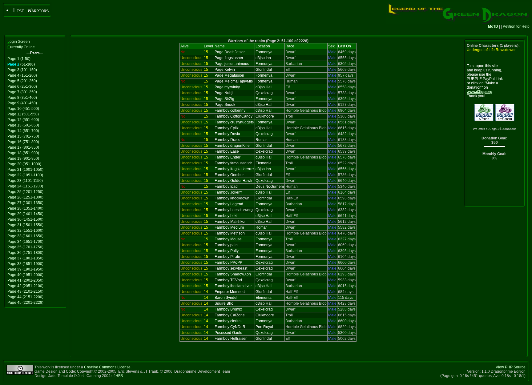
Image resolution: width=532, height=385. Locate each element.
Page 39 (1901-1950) (25, 269)
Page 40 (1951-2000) (25, 275)
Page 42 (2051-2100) (25, 286)
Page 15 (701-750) (23, 136)
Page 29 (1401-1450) (25, 214)
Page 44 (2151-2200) (25, 297)
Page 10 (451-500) (23, 108)
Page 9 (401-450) (22, 103)
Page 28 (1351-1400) (25, 208)
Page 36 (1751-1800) (25, 253)
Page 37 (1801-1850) (25, 258)
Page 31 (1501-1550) (25, 225)
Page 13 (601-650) (23, 125)
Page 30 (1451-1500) (25, 219)
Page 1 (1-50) (18, 59)
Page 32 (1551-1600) (25, 230)
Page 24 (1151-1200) (25, 186)
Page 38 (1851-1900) (25, 264)
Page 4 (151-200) (22, 75)
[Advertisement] (494, 185)
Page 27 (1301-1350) (25, 203)
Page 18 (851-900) (23, 153)
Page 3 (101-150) (22, 70)
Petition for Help (516, 26)
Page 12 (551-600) (23, 120)
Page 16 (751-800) (23, 142)
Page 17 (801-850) (23, 147)
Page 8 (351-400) (22, 97)
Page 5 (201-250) (22, 81)
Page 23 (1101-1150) (25, 180)
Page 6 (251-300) (22, 86)
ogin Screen (18, 41)
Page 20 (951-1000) (24, 164)
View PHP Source (511, 367)
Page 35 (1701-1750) (25, 247)
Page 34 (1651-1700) (25, 241)
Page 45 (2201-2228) (25, 302)
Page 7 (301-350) (22, 92)
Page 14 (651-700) (23, 131)
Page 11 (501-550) (23, 114)
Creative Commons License (107, 367)
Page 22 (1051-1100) (25, 175)
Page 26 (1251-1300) (25, 197)
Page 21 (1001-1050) (25, 169)
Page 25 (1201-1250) (25, 192)
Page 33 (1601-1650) (25, 236)
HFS (119, 376)
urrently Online (21, 47)
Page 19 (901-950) (23, 158)
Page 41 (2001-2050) (25, 280)
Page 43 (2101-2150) (25, 291)
